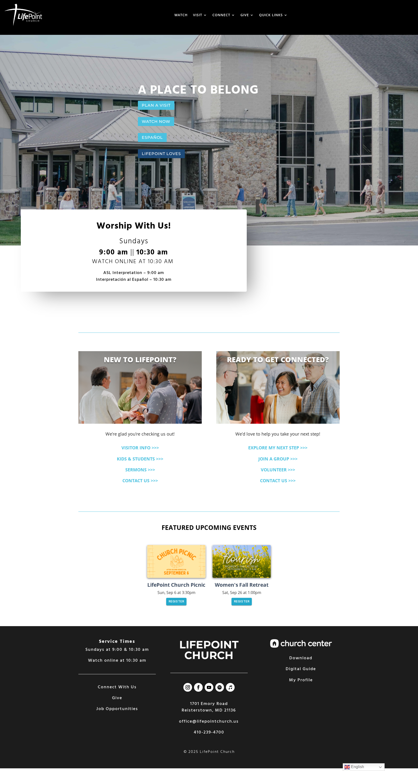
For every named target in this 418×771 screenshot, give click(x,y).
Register (176, 601)
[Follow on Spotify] (219, 687)
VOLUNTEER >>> (278, 470)
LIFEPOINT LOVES (161, 153)
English (357, 767)
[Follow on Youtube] (209, 687)
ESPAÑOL (152, 137)
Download (300, 658)
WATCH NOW (156, 121)
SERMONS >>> (140, 470)
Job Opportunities (117, 708)
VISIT (197, 15)
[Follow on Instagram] (187, 687)
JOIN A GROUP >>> (278, 459)
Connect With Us (117, 687)
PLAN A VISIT (156, 105)
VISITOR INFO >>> (140, 448)
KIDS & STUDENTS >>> (140, 459)
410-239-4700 (209, 732)
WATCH (181, 15)
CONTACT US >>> (140, 480)
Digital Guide (301, 669)
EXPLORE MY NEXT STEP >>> (277, 448)
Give (117, 698)
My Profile (301, 680)
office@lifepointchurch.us (209, 721)
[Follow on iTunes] (230, 687)
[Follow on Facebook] (198, 687)
